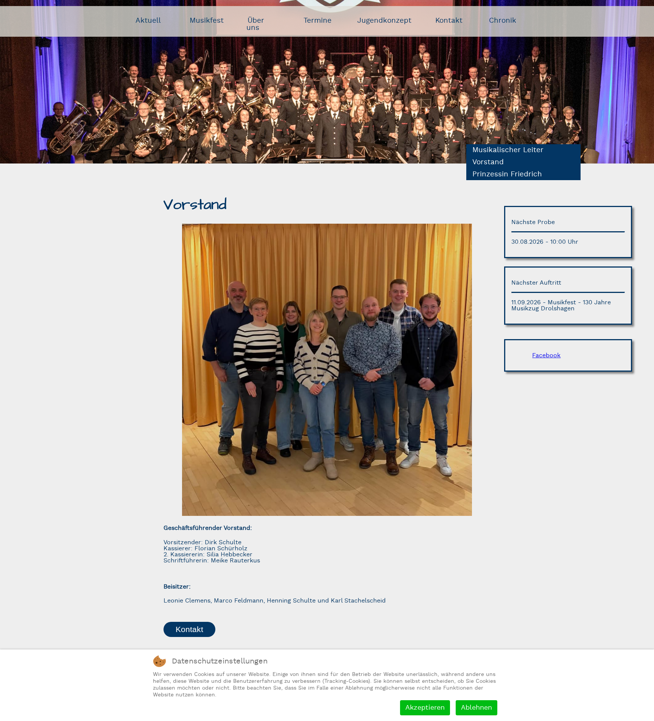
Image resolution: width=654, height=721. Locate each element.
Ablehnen (476, 707)
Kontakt (448, 20)
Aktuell (148, 20)
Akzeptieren (425, 707)
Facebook (546, 355)
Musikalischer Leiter (507, 150)
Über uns (255, 24)
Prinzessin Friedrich (507, 174)
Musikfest (207, 20)
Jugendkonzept (384, 20)
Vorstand (488, 162)
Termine (318, 20)
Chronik (502, 20)
